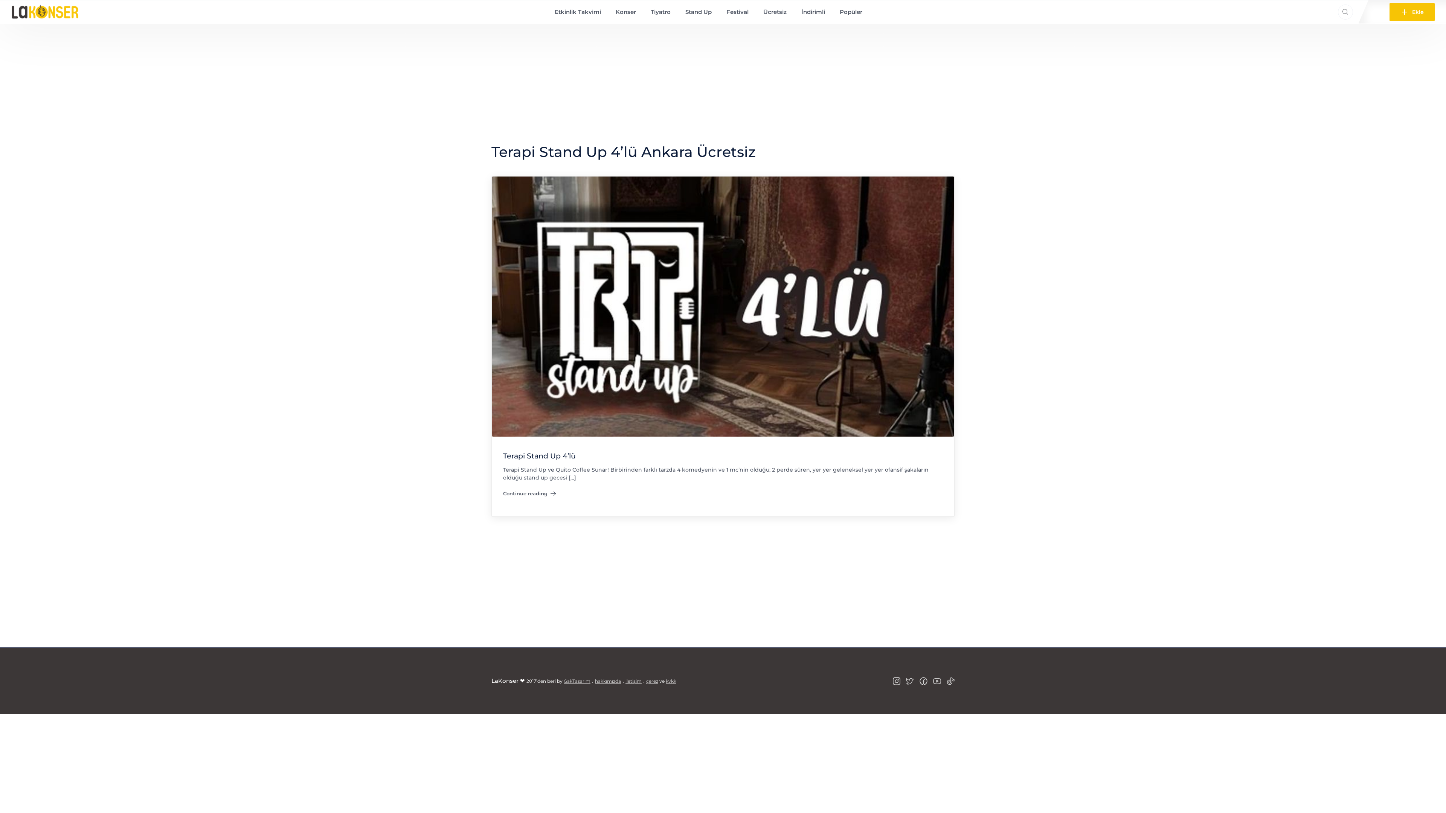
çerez (652, 681)
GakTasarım (577, 681)
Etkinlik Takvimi (578, 11)
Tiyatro (661, 11)
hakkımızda (608, 681)
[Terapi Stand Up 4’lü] (723, 305)
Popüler (851, 11)
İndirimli (813, 11)
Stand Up (698, 11)
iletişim (633, 681)
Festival (737, 11)
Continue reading (529, 494)
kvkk (671, 681)
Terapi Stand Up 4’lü (539, 455)
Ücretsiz (775, 11)
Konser (626, 11)
